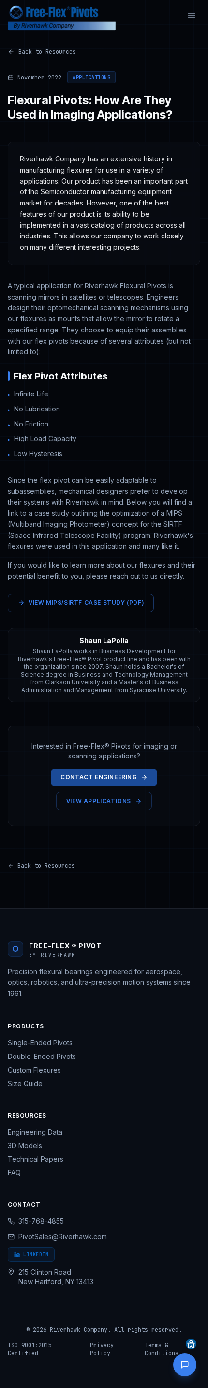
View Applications (98, 800)
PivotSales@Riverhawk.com (62, 1236)
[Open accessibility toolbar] (191, 1344)
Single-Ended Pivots (40, 1043)
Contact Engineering (98, 777)
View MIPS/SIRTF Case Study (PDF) (86, 602)
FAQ (14, 1172)
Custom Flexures (34, 1070)
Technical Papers (35, 1159)
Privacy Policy (102, 1349)
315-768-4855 (41, 1221)
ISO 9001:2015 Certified (30, 1349)
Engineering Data (35, 1132)
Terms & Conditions (161, 1349)
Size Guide (25, 1083)
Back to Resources (47, 52)
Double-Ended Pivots (42, 1056)
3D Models (25, 1145)
